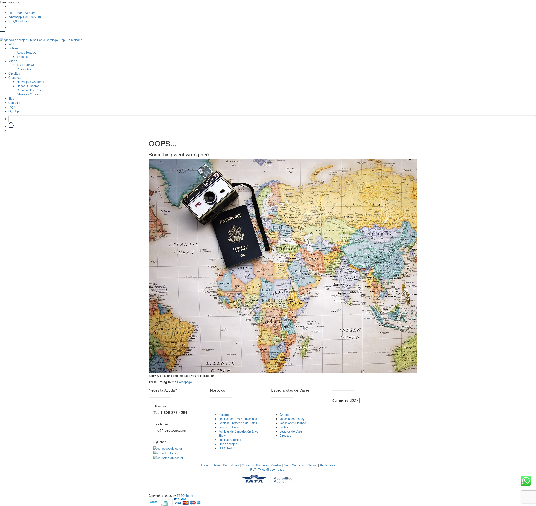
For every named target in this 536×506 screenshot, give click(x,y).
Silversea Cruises (28, 94)
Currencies (340, 400)
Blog (11, 98)
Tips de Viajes (227, 444)
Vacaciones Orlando (293, 423)
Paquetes (262, 465)
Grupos (284, 414)
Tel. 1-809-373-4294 (22, 12)
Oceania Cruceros (29, 90)
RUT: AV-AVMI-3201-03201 (268, 469)
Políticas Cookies (229, 440)
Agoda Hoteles (26, 52)
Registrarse (327, 465)
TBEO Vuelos (25, 65)
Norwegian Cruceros (30, 82)
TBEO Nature (227, 448)
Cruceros (14, 77)
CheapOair (24, 69)
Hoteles (215, 465)
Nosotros (224, 414)
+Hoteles (22, 56)
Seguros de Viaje (291, 431)
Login (12, 107)
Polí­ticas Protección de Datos (237, 423)
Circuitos (14, 73)
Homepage (184, 382)
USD (11, 131)
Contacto (14, 102)
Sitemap (312, 465)
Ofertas (276, 465)
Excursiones (231, 465)
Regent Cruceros (28, 86)
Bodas (284, 427)
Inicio (11, 44)
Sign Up (13, 111)
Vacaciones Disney (292, 419)
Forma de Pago (228, 427)
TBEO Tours (185, 495)
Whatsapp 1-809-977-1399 (26, 17)
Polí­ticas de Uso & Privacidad (237, 419)
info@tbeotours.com (21, 21)
